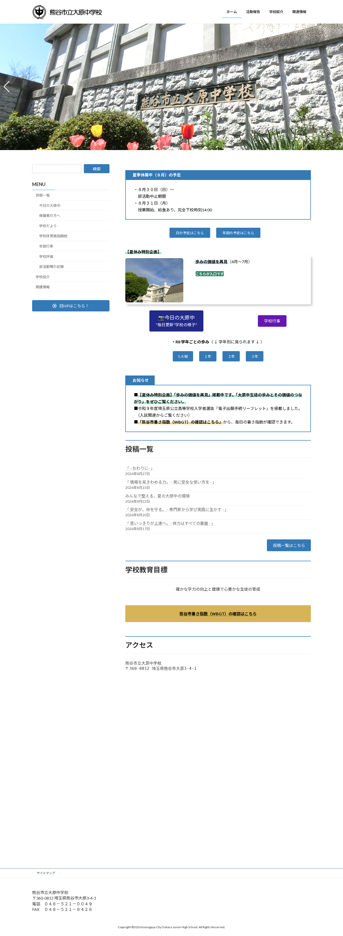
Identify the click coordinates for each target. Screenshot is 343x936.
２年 (231, 356)
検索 (97, 168)
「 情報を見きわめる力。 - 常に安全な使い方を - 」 (171, 482)
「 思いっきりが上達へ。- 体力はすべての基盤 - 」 (170, 523)
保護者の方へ (49, 215)
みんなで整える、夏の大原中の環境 (157, 495)
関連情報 (43, 287)
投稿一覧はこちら (289, 545)
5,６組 (183, 356)
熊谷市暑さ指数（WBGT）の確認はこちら (218, 613)
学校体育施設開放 (53, 236)
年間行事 (46, 246)
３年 (254, 356)
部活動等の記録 (51, 266)
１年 (207, 356)
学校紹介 (43, 277)
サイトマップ (46, 873)
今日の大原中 (49, 205)
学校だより (48, 226)
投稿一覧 (43, 195)
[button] (166, 146)
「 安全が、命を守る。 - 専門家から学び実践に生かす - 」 (176, 509)
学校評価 (46, 256)
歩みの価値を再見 (211, 261)
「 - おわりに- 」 (140, 468)
